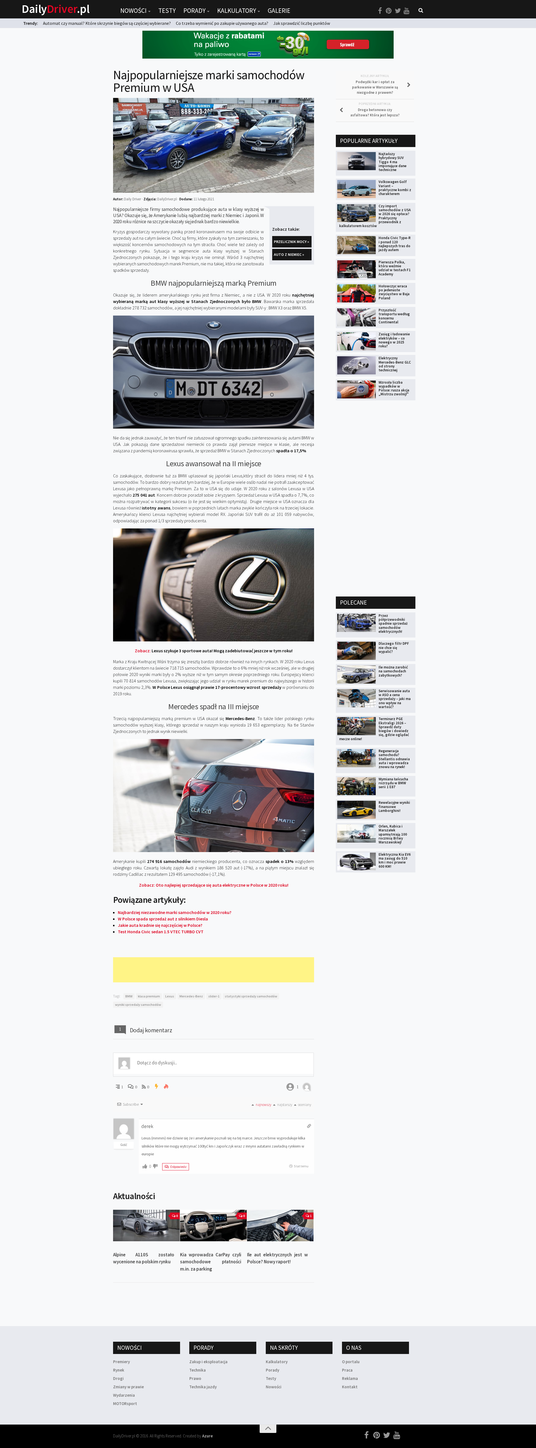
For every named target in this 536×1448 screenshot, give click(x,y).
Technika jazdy (203, 1386)
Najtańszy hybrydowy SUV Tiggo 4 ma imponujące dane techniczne (392, 161)
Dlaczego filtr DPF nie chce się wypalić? (394, 647)
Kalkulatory (236, 10)
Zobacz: (214, 650)
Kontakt (350, 1386)
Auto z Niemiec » (289, 254)
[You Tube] (406, 11)
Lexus (169, 996)
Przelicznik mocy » (291, 241)
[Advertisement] (214, 969)
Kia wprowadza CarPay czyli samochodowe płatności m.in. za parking (210, 1262)
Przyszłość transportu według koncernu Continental (394, 316)
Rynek (118, 1370)
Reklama (350, 1378)
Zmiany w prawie (128, 1386)
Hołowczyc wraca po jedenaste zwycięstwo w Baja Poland (394, 292)
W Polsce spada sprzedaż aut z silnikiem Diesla (163, 919)
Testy (167, 10)
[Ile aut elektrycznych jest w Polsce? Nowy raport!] (280, 1225)
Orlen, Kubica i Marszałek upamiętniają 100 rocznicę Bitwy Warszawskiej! (393, 834)
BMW (129, 996)
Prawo (195, 1378)
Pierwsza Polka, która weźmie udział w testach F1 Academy (395, 268)
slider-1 (213, 996)
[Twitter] (397, 11)
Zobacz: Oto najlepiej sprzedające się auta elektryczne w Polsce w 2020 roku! (213, 885)
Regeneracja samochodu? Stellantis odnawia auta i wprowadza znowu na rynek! (394, 759)
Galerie (279, 10)
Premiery (121, 1361)
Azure (207, 1436)
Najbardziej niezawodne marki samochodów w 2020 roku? (174, 912)
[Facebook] (380, 11)
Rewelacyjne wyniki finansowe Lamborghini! (394, 806)
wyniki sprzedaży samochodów (138, 1004)
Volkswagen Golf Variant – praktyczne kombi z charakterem (395, 187)
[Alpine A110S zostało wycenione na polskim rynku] (146, 1225)
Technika (197, 1370)
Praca (347, 1370)
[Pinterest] (389, 11)
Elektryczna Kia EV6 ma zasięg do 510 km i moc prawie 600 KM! (395, 860)
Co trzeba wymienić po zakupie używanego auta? (222, 23)
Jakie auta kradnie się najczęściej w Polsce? (160, 925)
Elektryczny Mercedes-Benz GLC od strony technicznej (395, 364)
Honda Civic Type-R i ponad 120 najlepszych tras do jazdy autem (395, 243)
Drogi (118, 1378)
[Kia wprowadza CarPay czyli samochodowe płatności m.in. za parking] (213, 1225)
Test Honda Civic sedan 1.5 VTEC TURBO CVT (161, 931)
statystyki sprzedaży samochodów (251, 996)
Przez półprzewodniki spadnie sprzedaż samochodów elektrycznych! (393, 623)
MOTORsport (125, 1403)
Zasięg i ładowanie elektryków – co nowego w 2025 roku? (394, 340)
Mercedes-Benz (191, 996)
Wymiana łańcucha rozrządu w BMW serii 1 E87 (393, 783)
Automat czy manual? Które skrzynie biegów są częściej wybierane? (107, 23)
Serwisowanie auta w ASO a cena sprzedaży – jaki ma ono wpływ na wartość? (395, 699)
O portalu (351, 1361)
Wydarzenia (124, 1395)
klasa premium (149, 996)
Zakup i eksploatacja (208, 1361)
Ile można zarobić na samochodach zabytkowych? (393, 671)
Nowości (133, 10)
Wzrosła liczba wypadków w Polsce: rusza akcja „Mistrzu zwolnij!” (394, 388)
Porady (194, 10)
